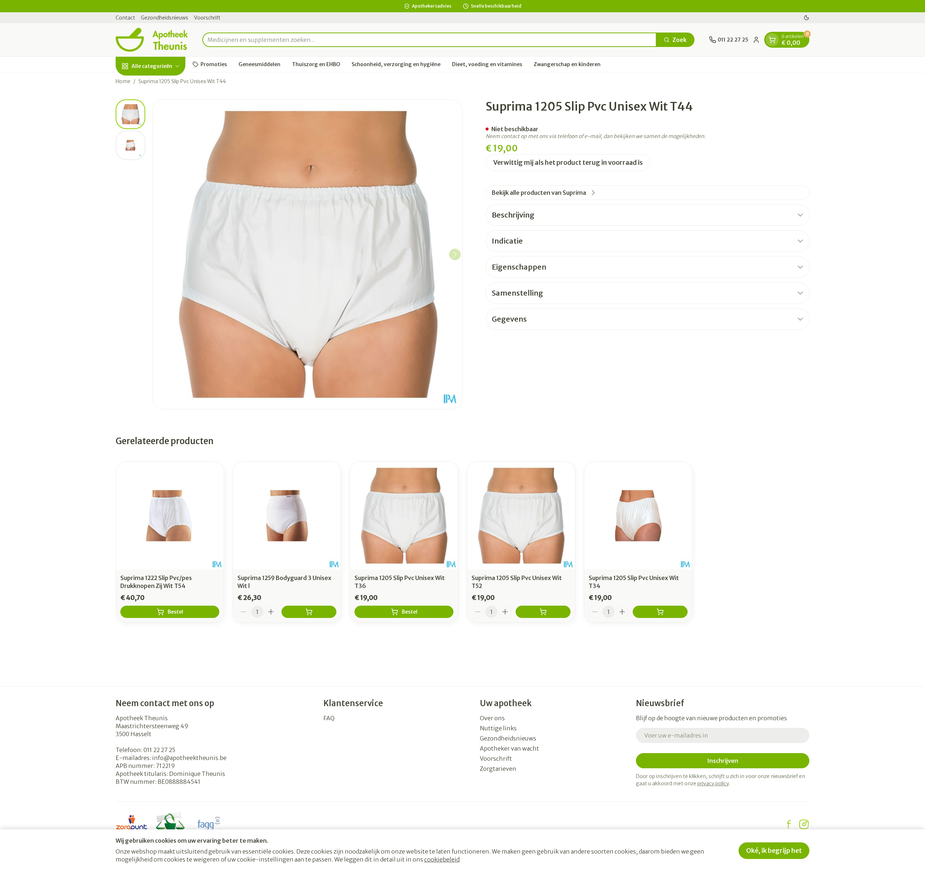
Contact (125, 17)
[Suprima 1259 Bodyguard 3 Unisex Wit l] (287, 516)
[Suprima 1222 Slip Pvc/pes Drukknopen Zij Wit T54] (170, 516)
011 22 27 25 (159, 749)
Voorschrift (207, 17)
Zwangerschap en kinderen (567, 64)
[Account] (756, 39)
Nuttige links (498, 728)
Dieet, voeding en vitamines (487, 64)
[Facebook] (788, 824)
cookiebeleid (442, 859)
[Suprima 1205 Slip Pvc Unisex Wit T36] (404, 516)
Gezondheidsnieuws (164, 17)
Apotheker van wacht (509, 748)
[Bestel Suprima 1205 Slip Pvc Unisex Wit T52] (543, 612)
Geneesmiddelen (259, 64)
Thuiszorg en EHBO (316, 64)
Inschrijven (722, 760)
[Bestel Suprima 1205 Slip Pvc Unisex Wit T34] (660, 612)
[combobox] (429, 40)
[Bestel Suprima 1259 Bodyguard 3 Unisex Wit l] (308, 612)
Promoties (214, 64)
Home (123, 81)
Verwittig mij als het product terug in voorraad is (568, 162)
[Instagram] (804, 824)
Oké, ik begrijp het (774, 850)
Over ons (492, 718)
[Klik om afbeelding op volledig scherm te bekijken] (307, 254)
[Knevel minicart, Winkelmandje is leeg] (772, 39)
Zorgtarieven (498, 768)
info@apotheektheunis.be (189, 757)
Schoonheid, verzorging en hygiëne (396, 64)
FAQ (329, 718)
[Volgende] (455, 254)
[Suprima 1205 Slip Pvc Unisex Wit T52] (521, 516)
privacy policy (713, 783)
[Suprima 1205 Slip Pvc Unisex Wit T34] (638, 516)
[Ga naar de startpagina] (152, 40)
